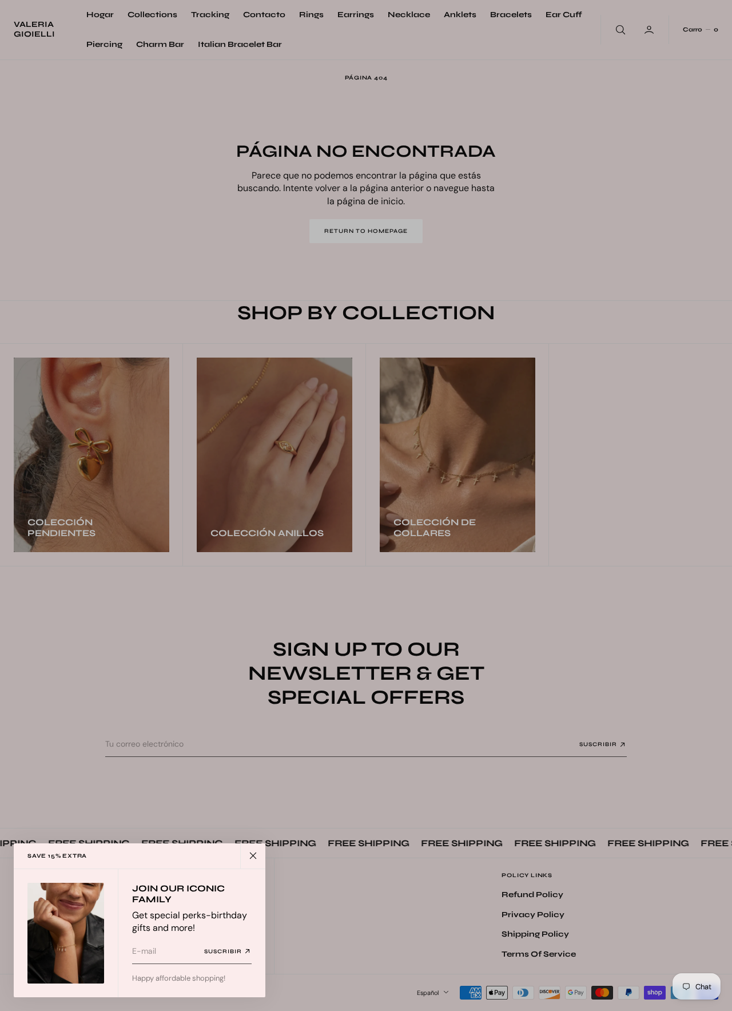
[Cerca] (252, 856)
